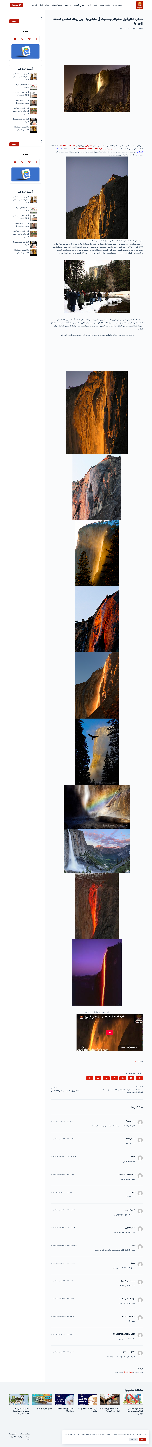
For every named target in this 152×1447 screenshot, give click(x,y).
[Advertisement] (97, 48)
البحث (40, 18)
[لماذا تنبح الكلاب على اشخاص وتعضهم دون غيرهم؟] (133, 1399)
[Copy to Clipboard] (89, 1078)
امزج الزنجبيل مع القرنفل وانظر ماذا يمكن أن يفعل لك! (21, 77)
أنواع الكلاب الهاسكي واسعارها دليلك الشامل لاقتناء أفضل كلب (21, 1411)
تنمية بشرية (117, 5)
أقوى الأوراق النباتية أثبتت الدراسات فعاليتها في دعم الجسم (21, 111)
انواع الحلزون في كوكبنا (44, 1408)
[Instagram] (22, 39)
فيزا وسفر (68, 5)
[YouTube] (15, 39)
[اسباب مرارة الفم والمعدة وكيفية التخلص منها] (33, 103)
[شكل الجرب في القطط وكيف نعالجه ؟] (87, 1399)
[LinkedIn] (114, 1078)
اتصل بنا (13, 1436)
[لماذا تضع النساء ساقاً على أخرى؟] (33, 121)
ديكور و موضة (104, 5)
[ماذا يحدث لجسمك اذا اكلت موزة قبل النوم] (33, 129)
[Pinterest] (122, 1078)
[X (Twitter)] (131, 1078)
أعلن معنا (15, 5)
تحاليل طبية (44, 5)
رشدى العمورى (130, 1210)
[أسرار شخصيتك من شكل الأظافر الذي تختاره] (33, 95)
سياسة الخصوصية (24, 1436)
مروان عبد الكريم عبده (127, 1298)
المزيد (34, 5)
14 (128, 29)
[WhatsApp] (98, 1078)
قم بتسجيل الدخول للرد (56, 1121)
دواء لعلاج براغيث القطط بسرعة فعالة (65, 1409)
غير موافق (133, 1439)
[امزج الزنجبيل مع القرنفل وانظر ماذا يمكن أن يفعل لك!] (33, 76)
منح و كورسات (56, 5)
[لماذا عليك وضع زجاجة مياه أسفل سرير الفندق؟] (110, 1399)
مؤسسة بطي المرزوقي (128, 1281)
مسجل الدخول (128, 1372)
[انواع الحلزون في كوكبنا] (42, 1399)
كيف (95, 5)
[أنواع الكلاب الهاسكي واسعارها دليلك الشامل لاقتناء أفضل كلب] (19, 1399)
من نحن (27, 1439)
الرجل (89, 5)
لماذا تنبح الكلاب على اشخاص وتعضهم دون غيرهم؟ (135, 1411)
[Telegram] (106, 1078)
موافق (142, 1439)
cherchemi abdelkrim (126, 1174)
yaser (133, 1156)
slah (133, 1192)
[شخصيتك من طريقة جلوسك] (33, 87)
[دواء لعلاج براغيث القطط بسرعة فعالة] (64, 1399)
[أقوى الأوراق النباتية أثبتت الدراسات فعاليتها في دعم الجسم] (33, 111)
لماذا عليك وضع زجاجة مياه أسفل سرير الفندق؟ (110, 1409)
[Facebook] (139, 1078)
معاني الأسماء (79, 5)
